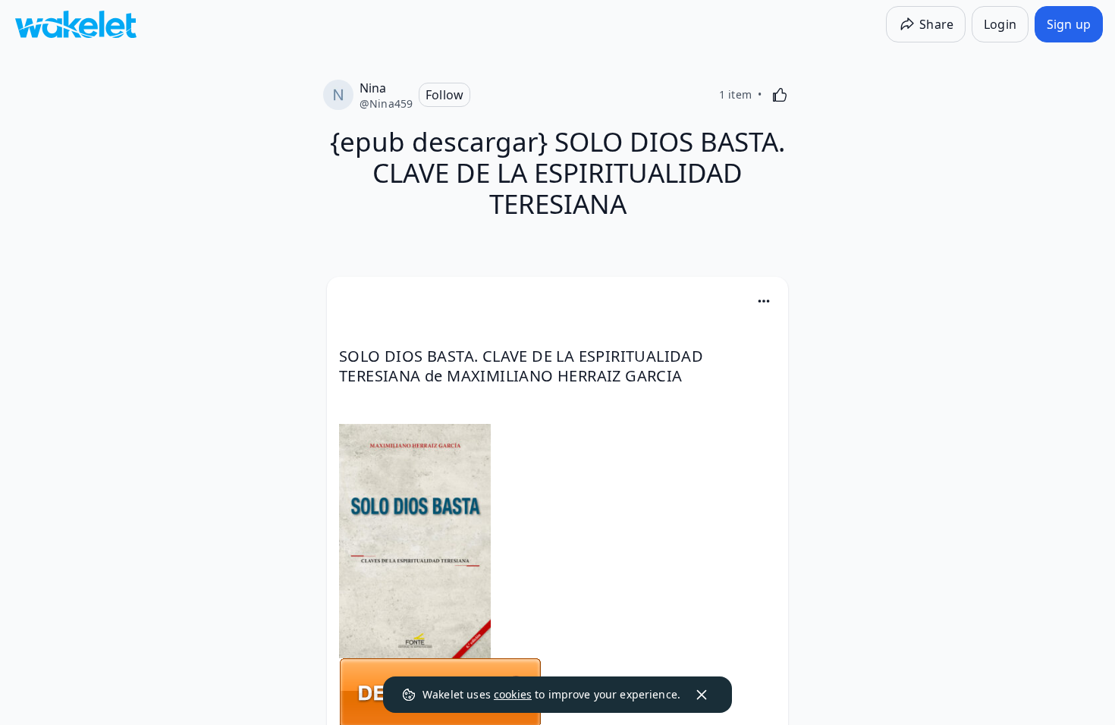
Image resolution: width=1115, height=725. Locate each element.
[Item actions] (764, 301)
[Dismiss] (701, 695)
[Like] (780, 95)
